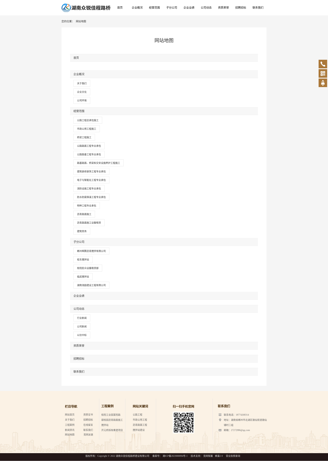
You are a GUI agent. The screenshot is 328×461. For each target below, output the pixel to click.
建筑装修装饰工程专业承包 (91, 171)
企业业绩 (78, 295)
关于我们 (82, 83)
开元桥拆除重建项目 (112, 430)
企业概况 (78, 74)
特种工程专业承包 (86, 205)
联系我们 (78, 371)
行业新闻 (82, 318)
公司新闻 (82, 326)
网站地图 (69, 434)
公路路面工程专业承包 (89, 145)
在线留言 (88, 425)
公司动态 (78, 308)
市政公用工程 (140, 419)
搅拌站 (104, 425)
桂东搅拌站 (83, 259)
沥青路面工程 (140, 425)
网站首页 (69, 414)
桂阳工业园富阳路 (110, 415)
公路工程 (137, 414)
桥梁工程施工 (84, 137)
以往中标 (82, 335)
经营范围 (78, 111)
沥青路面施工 (84, 214)
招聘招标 (78, 358)
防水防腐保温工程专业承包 (91, 197)
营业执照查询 (233, 456)
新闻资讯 (69, 430)
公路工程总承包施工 (88, 120)
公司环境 (82, 100)
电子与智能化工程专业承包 (91, 180)
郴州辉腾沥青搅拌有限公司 (91, 251)
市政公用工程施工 (86, 128)
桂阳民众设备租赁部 (88, 268)
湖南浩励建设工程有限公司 (91, 285)
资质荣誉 (78, 345)
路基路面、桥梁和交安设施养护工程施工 (98, 163)
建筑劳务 (82, 231)
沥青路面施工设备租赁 (89, 222)
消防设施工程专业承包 (89, 188)
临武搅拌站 (83, 276)
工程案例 (69, 425)
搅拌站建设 (139, 430)
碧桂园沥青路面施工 (112, 420)
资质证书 (88, 414)
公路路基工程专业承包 (89, 154)
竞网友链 (88, 434)
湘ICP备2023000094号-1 (175, 456)
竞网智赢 (208, 456)
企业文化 (82, 91)
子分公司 (78, 241)
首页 (76, 57)
